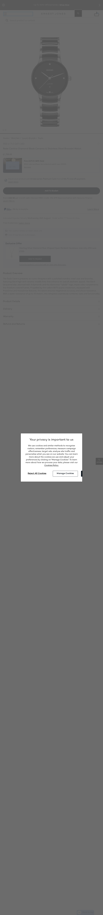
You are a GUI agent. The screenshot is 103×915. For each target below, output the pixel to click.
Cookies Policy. (51, 465)
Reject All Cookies (37, 473)
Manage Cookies (65, 473)
